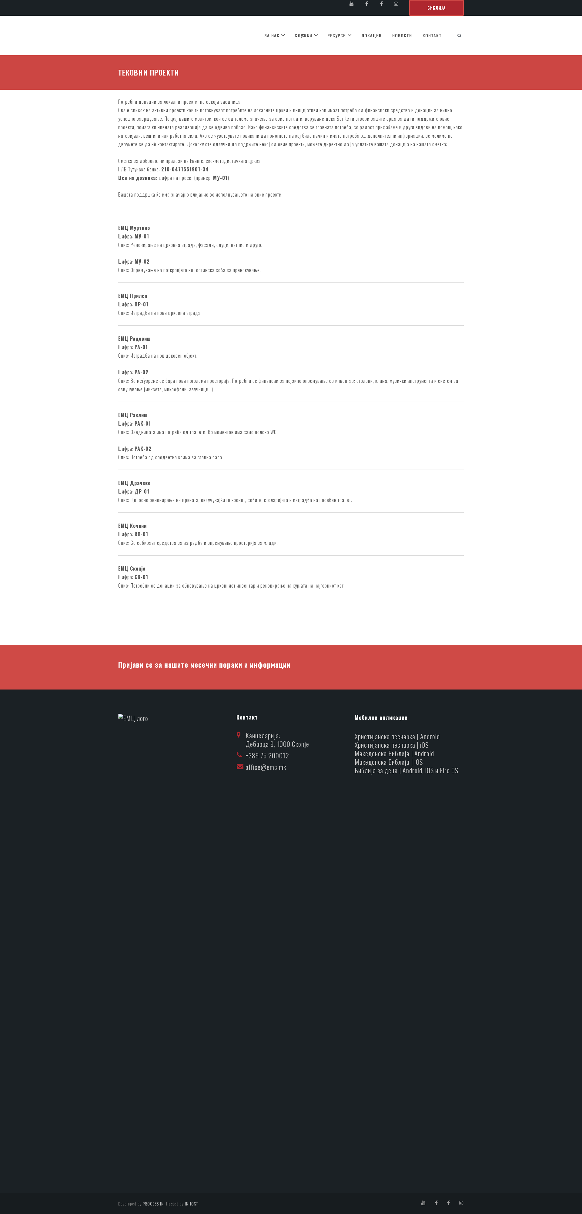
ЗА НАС (271, 35)
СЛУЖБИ (303, 35)
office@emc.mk (266, 767)
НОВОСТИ (402, 35)
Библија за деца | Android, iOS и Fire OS (406, 770)
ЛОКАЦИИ (371, 35)
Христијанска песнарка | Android (397, 736)
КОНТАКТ (432, 35)
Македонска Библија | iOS (389, 762)
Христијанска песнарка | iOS (392, 745)
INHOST (191, 1203)
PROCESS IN (153, 1203)
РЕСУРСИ (336, 35)
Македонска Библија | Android (394, 753)
